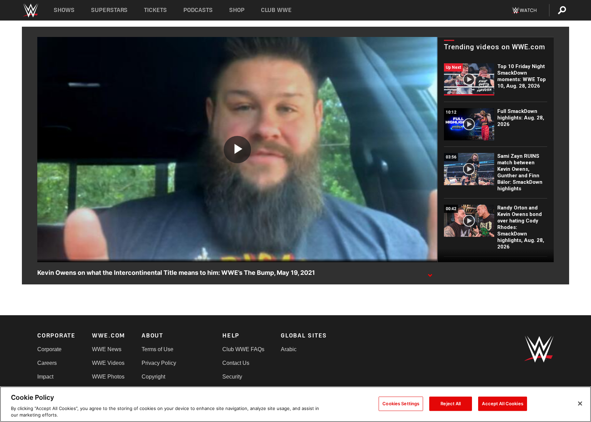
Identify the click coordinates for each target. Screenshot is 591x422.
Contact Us (235, 363)
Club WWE (276, 10)
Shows (64, 10)
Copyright (153, 377)
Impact (45, 377)
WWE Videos (108, 363)
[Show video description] (429, 273)
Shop (237, 10)
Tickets (155, 10)
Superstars (109, 10)
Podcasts (198, 10)
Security (232, 377)
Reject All (451, 403)
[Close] (580, 403)
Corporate (49, 349)
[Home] (30, 10)
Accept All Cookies (502, 403)
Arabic (289, 349)
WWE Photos (108, 377)
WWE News (106, 349)
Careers (47, 363)
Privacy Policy (159, 363)
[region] (295, 404)
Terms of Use (157, 349)
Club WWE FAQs (243, 349)
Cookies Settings (400, 403)
